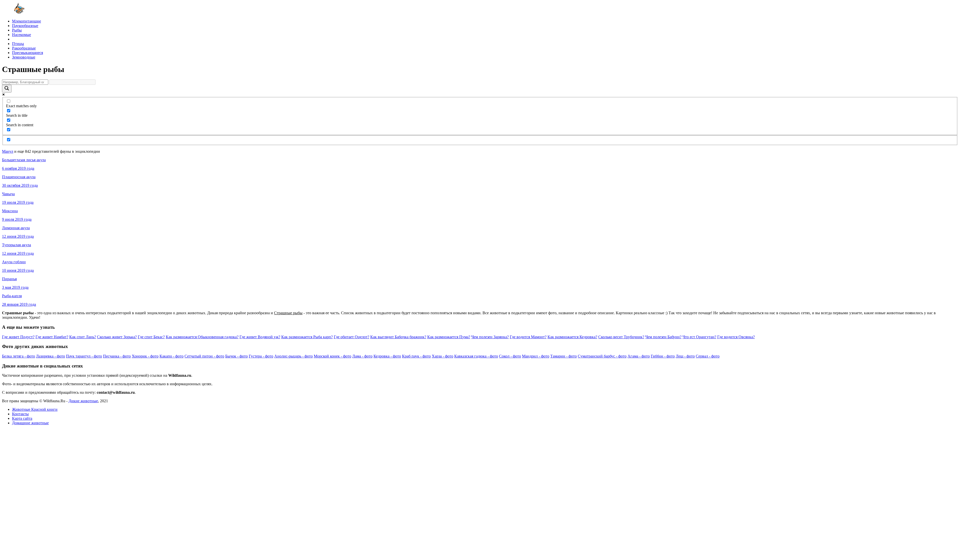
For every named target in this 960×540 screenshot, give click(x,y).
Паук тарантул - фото (84, 356)
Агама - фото (639, 356)
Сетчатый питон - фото (204, 356)
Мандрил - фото (535, 356)
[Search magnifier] (7, 88)
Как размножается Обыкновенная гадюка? (202, 337)
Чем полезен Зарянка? (490, 337)
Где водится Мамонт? (528, 337)
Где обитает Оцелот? (351, 337)
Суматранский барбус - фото (602, 356)
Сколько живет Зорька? (117, 337)
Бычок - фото (236, 356)
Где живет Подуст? (18, 337)
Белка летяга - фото (18, 356)
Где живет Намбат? (52, 337)
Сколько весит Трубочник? (621, 337)
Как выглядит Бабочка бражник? (398, 337)
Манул (7, 151)
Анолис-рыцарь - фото (293, 356)
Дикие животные (83, 401)
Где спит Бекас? (151, 337)
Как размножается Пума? (448, 337)
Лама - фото (362, 356)
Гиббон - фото (663, 356)
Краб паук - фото (416, 356)
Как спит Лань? (82, 337)
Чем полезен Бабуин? (663, 337)
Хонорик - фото (145, 356)
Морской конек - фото (332, 356)
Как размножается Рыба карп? (307, 337)
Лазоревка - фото (50, 356)
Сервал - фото (708, 356)
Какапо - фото (172, 356)
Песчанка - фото (117, 356)
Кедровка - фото (387, 356)
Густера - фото (261, 356)
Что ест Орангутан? (699, 337)
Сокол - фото (510, 356)
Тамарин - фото (563, 356)
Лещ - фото (685, 356)
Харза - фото (442, 356)
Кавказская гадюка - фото (476, 356)
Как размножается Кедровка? (572, 337)
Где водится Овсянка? (736, 337)
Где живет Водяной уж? (260, 337)
